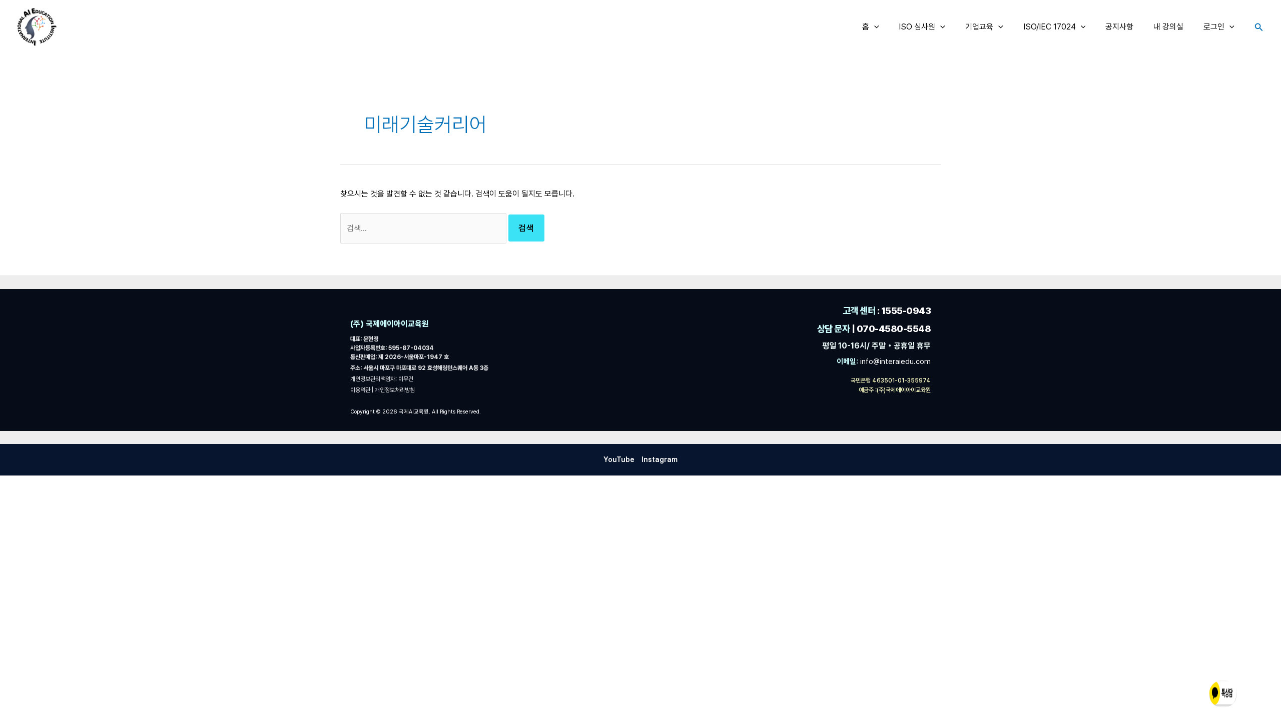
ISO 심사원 (917, 27)
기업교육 (979, 27)
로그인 (1213, 27)
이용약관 (361, 390)
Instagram (660, 460)
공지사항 (1119, 27)
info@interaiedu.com (894, 361)
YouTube (618, 460)
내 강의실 (1168, 27)
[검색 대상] (424, 228)
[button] (874, 27)
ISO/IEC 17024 (1049, 27)
